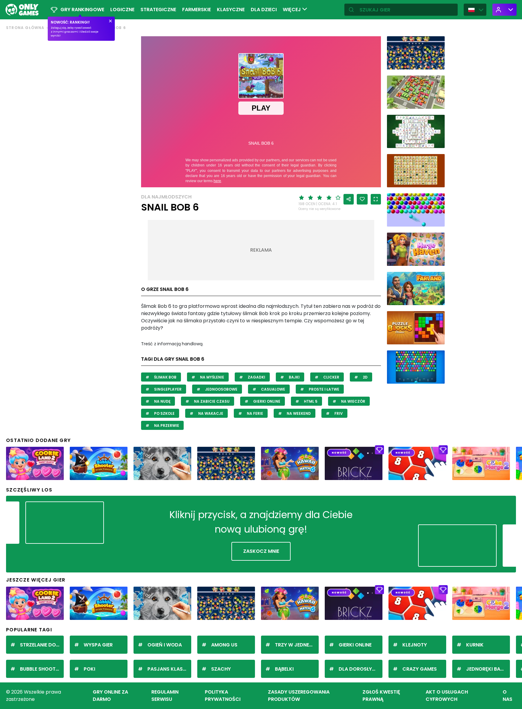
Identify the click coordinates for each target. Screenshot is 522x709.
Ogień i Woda (164, 644)
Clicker (330, 377)
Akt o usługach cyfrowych (447, 695)
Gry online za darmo (110, 695)
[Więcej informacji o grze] (436, 62)
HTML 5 (310, 401)
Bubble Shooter (40, 668)
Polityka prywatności (222, 695)
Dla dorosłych (359, 668)
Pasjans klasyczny (169, 668)
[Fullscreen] (376, 199)
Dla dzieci (264, 9)
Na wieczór (352, 401)
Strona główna (25, 27)
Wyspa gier (98, 644)
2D (365, 377)
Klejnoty (414, 644)
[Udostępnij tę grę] (348, 199)
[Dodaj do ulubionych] (362, 199)
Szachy (221, 668)
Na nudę (161, 401)
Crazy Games (419, 668)
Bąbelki (284, 668)
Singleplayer (167, 389)
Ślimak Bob (164, 377)
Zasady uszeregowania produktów (299, 695)
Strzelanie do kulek (42, 644)
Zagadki (256, 377)
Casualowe (272, 389)
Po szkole (164, 413)
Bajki (294, 377)
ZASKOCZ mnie (261, 551)
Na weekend (298, 413)
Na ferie (254, 413)
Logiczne (122, 9)
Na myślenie (211, 377)
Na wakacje (210, 413)
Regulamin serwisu (165, 695)
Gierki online (266, 401)
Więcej (292, 9)
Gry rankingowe (82, 9)
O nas (507, 695)
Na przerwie (166, 425)
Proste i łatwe (323, 389)
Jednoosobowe (220, 389)
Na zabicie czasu (211, 401)
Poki (89, 668)
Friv (338, 413)
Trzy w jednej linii (297, 644)
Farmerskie (196, 9)
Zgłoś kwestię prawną (381, 695)
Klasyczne (231, 9)
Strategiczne (158, 9)
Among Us (224, 644)
